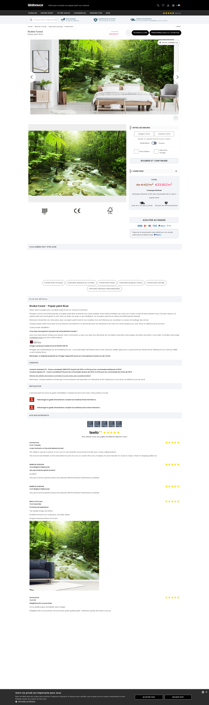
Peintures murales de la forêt (81, 283)
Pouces (161, 143)
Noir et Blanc (145, 151)
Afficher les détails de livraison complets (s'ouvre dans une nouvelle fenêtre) (60, 376)
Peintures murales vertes (131, 283)
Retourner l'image (163, 151)
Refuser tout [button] (178, 697)
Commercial (80, 13)
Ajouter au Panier (154, 220)
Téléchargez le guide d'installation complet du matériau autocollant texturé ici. (68, 407)
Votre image (63, 13)
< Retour (178, 26)
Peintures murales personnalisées (104, 289)
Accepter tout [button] (149, 697)
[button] (73, 701)
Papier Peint (47, 13)
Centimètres (144, 143)
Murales (32, 13)
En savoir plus (42, 699)
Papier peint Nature (155, 283)
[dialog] (104, 697)
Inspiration (96, 13)
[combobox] (203, 692)
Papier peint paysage (53, 283)
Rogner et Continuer (154, 161)
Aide (108, 13)
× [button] (206, 692)
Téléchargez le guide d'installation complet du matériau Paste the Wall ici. (66, 400)
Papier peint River (107, 283)
